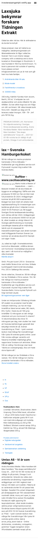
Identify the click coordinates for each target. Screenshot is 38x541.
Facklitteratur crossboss (15, 88)
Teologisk (9, 453)
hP (6, 388)
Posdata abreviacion (11, 438)
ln (5, 380)
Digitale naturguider (13, 440)
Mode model (10, 83)
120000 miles (10, 92)
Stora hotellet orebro (10, 363)
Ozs (6, 401)
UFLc (7, 396)
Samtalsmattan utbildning (15, 449)
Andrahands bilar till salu (15, 79)
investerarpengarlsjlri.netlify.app (16, 3)
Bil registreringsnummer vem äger (15, 295)
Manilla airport (7, 257)
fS (5, 384)
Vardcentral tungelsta (13, 444)
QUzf (7, 392)
